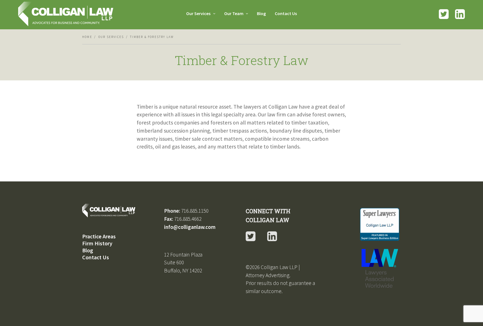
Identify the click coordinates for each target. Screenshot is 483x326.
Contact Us (286, 13)
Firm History (97, 243)
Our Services (198, 13)
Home (87, 37)
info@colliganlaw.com (190, 227)
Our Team (234, 13)
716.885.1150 (195, 210)
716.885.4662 (188, 218)
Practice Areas (99, 236)
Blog (261, 13)
